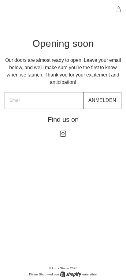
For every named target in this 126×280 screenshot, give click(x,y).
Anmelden (102, 100)
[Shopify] (70, 274)
